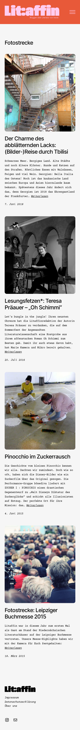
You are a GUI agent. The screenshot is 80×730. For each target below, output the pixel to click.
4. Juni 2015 (14, 513)
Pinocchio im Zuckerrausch (37, 456)
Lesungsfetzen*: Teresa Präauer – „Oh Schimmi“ (33, 304)
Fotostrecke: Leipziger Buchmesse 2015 (31, 613)
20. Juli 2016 (15, 360)
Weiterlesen (39, 196)
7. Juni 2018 (14, 204)
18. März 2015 (15, 656)
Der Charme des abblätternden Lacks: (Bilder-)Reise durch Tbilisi (36, 145)
